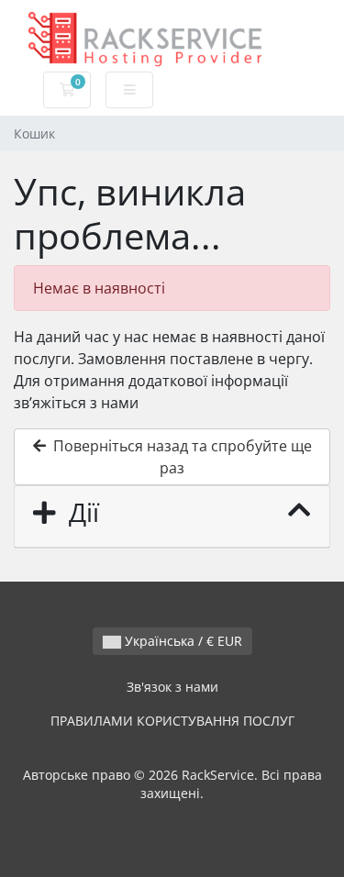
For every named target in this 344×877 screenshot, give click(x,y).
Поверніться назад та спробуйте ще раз (179, 457)
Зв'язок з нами (172, 686)
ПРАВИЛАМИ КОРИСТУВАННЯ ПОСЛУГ (172, 720)
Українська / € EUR (181, 640)
